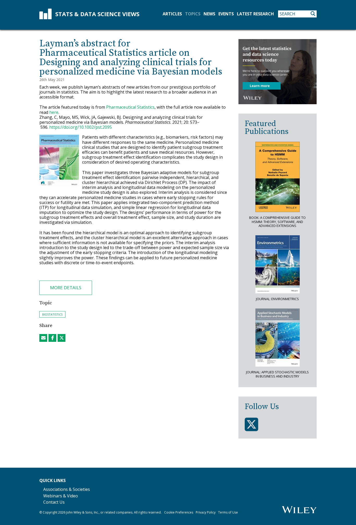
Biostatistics (52, 314)
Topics (192, 13)
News (209, 13)
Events (226, 13)
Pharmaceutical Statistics (130, 107)
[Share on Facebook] (52, 338)
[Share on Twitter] (61, 338)
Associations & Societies (66, 489)
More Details (65, 288)
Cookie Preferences (178, 512)
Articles (172, 13)
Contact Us (54, 502)
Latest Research (255, 13)
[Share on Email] (43, 338)
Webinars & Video (60, 496)
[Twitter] (251, 424)
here (53, 112)
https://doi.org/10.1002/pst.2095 (80, 127)
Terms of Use (228, 512)
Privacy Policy (206, 512)
